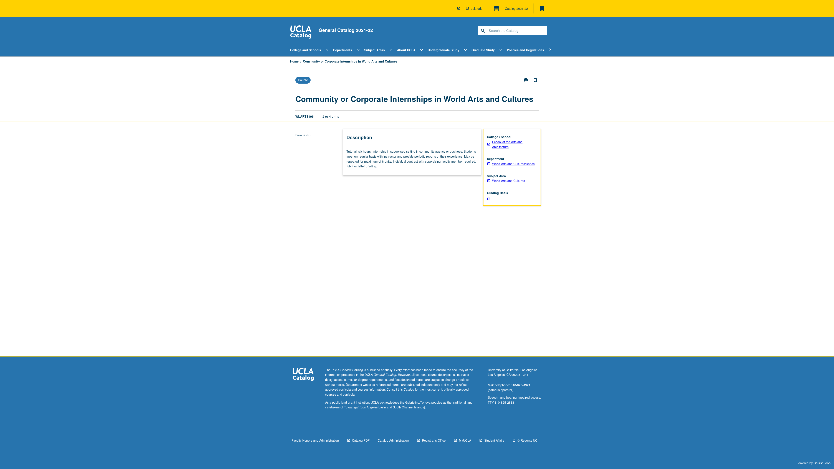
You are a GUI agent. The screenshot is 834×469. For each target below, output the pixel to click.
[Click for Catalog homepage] (301, 32)
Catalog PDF (361, 440)
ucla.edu (477, 8)
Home (294, 61)
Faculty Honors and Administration (315, 440)
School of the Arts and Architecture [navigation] (507, 144)
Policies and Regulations (525, 50)
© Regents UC (527, 440)
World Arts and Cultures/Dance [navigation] (513, 164)
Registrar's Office (434, 440)
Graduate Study (483, 50)
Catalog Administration (393, 440)
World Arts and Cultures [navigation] (508, 180)
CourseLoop (822, 463)
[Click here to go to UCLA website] (303, 374)
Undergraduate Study (443, 50)
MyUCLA (465, 440)
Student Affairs (494, 440)
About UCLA (406, 50)
